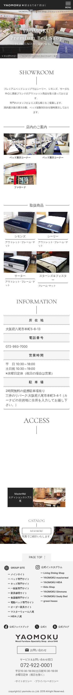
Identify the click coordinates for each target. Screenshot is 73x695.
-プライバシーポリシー (46, 681)
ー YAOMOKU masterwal (54, 577)
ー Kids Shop (47, 586)
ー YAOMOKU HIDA (51, 582)
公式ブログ (63, 626)
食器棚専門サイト (20, 597)
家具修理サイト (19, 593)
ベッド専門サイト (20, 579)
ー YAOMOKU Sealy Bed (54, 596)
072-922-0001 (36, 665)
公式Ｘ (43, 626)
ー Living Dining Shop (52, 572)
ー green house (48, 600)
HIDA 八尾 (16, 616)
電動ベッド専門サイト (22, 602)
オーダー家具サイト (21, 607)
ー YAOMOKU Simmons (53, 591)
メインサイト (18, 574)
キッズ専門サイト (20, 583)
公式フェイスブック (19, 626)
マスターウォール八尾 (22, 611)
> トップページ (9, 56)
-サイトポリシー (23, 681)
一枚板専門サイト (20, 588)
